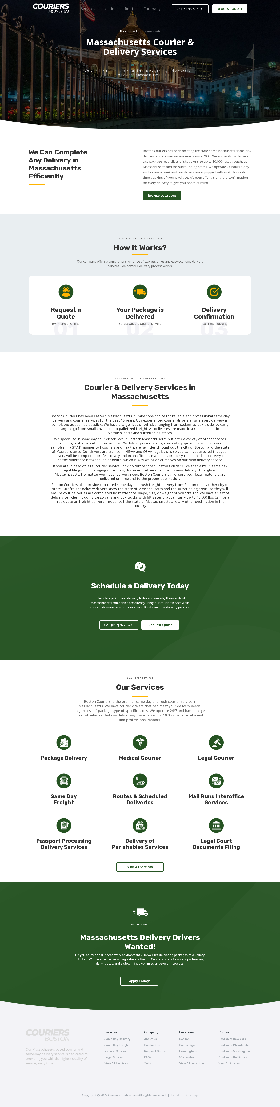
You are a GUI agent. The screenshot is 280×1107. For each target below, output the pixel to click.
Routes (131, 8)
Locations (110, 8)
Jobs (147, 1063)
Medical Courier (115, 1051)
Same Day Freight (117, 1045)
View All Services (140, 867)
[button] (88, 9)
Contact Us (152, 1045)
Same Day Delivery (117, 1039)
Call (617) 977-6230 (190, 9)
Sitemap (191, 1095)
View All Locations (192, 1063)
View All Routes (229, 1063)
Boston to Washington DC (236, 1051)
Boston (184, 1039)
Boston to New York (232, 1039)
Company (152, 8)
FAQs (147, 1057)
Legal (175, 1095)
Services (88, 8)
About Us (150, 1039)
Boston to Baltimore (232, 1057)
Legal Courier (113, 1057)
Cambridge (187, 1045)
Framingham (188, 1051)
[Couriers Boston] (48, 1036)
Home (123, 31)
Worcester (186, 1057)
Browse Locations (162, 195)
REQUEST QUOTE (229, 9)
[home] (51, 9)
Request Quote (160, 625)
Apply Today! (139, 981)
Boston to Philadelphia (234, 1045)
